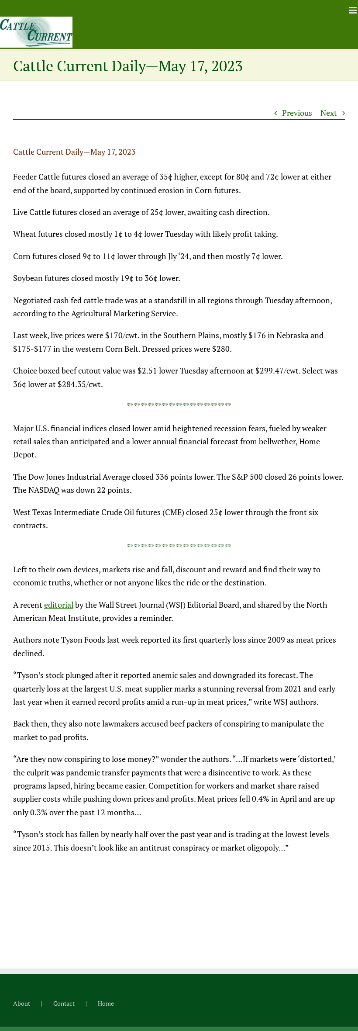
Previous (297, 112)
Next (328, 112)
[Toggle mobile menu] (353, 10)
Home (106, 1003)
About (21, 1003)
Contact (64, 1003)
